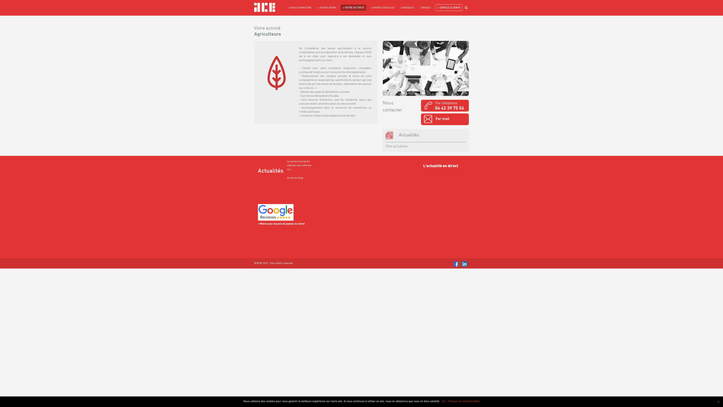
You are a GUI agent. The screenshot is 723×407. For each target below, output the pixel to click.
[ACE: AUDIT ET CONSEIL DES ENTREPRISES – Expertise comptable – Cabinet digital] (264, 7)
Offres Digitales (384, 8)
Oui (444, 401)
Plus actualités (397, 146)
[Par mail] (445, 119)
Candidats (407, 8)
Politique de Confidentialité (464, 401)
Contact (425, 8)
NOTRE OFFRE (328, 8)
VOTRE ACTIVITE (354, 7)
